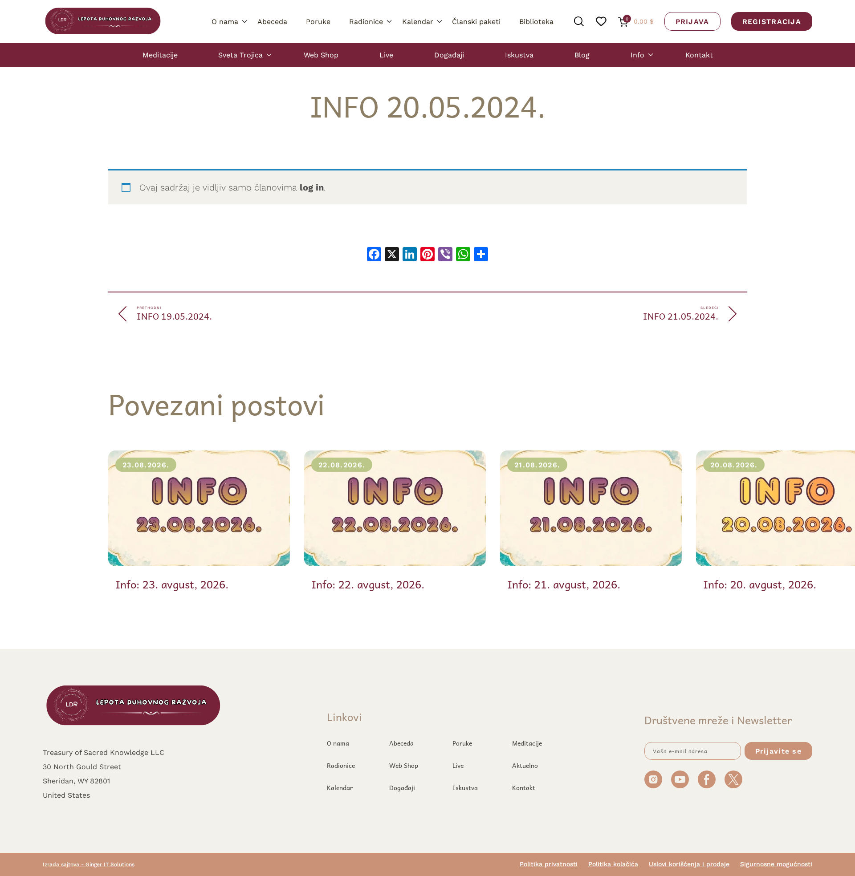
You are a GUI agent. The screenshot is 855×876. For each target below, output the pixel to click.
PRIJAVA (692, 21)
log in (312, 187)
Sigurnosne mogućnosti (776, 864)
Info (637, 54)
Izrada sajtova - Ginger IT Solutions (88, 864)
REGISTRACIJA (771, 21)
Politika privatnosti (549, 864)
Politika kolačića (613, 864)
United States (66, 795)
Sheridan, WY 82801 (76, 780)
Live (386, 54)
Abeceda (272, 21)
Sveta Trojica (240, 54)
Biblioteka (536, 21)
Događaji (449, 54)
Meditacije (160, 54)
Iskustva (519, 54)
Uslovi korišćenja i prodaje (689, 864)
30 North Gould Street (82, 766)
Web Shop (321, 54)
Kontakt (699, 54)
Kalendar (417, 21)
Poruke (318, 21)
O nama (225, 21)
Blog (582, 54)
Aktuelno (525, 765)
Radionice (366, 21)
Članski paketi (476, 21)
